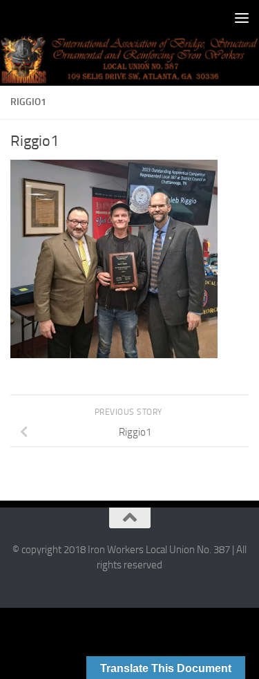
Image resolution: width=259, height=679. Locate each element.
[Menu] (241, 17)
